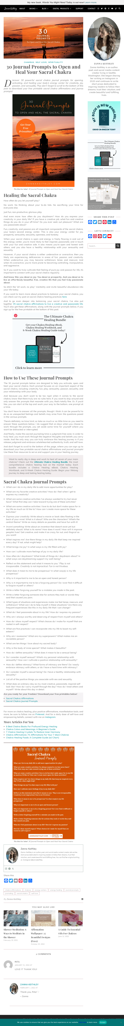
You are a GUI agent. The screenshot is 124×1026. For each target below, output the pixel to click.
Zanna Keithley (14, 899)
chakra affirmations (13, 890)
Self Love (41, 62)
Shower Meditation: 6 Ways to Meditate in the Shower (15, 933)
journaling (9, 893)
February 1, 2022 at (29, 988)
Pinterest (39, 714)
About (22, 8)
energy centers (40, 890)
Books (32, 8)
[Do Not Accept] (121, 1022)
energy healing (56, 890)
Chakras (29, 62)
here (64, 296)
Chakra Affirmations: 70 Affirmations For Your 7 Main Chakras (37, 734)
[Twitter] (13, 869)
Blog (44, 8)
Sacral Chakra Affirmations (20, 698)
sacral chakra (22, 893)
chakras (28, 890)
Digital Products (61, 8)
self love (34, 893)
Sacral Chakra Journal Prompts (22, 701)
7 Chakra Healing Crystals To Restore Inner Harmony (33, 732)
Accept (103, 1022)
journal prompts (72, 890)
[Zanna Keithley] (11, 8)
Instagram (50, 717)
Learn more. (91, 2)
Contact (91, 8)
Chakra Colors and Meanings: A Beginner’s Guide (30, 729)
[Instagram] (6, 869)
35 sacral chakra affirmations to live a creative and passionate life (48, 304)
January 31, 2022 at (24, 965)
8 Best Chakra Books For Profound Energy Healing (31, 726)
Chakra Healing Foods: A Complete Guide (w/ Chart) (32, 737)
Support (79, 8)
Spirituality (55, 62)
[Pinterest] (9, 869)
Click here (82, 1022)
